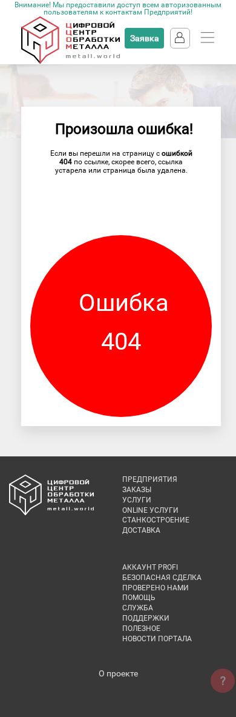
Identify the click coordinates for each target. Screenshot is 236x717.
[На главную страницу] (70, 61)
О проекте (118, 673)
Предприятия (149, 479)
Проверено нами (155, 588)
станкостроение (155, 520)
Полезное (141, 628)
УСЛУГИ (136, 500)
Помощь (139, 597)
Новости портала (157, 639)
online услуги (150, 510)
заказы (136, 489)
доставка (141, 530)
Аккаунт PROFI (150, 567)
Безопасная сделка (162, 577)
